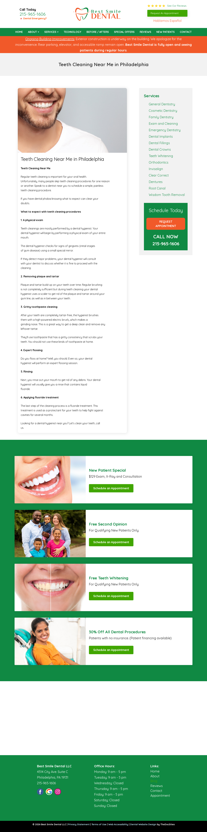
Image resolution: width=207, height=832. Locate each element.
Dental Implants (161, 136)
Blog (153, 781)
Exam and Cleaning (163, 124)
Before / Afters (98, 31)
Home (19, 31)
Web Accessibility (118, 824)
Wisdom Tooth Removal (167, 195)
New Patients (165, 31)
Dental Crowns (160, 149)
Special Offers (124, 31)
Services (50, 31)
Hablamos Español (167, 21)
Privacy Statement (79, 824)
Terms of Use (99, 824)
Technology (72, 31)
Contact (186, 31)
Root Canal (157, 188)
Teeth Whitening (161, 156)
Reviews (145, 31)
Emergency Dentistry (165, 130)
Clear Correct (159, 175)
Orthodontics (158, 162)
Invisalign (156, 169)
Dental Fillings (159, 143)
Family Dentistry (161, 117)
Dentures (156, 182)
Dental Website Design (143, 824)
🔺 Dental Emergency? (33, 18)
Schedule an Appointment (111, 488)
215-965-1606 (33, 14)
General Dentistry (162, 104)
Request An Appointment (165, 13)
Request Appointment (166, 224)
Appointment (160, 795)
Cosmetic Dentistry (163, 111)
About (32, 31)
